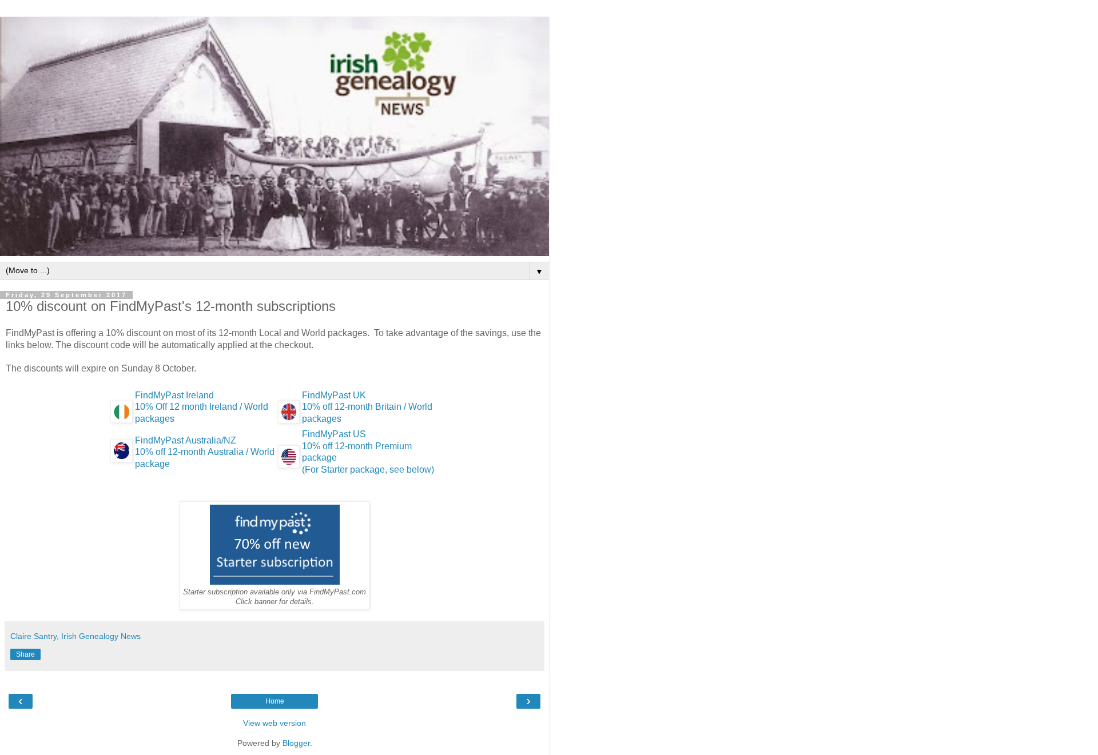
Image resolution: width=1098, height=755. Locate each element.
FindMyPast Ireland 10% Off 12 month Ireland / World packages (201, 407)
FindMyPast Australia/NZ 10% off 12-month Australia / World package (204, 452)
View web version (274, 723)
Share (25, 654)
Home (274, 701)
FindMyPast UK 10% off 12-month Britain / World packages (367, 407)
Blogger (296, 743)
